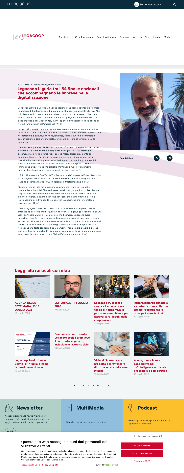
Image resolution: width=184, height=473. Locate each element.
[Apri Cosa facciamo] (92, 37)
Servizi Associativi (150, 4)
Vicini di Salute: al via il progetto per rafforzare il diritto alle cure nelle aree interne (111, 365)
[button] (174, 4)
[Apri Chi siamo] (71, 37)
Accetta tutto (142, 445)
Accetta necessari (142, 453)
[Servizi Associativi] (136, 4)
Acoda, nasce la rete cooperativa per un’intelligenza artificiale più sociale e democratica (150, 365)
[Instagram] (28, 4)
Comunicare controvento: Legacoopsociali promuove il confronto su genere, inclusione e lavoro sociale (72, 339)
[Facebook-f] (9, 4)
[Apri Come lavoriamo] (115, 37)
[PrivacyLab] (112, 464)
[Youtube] (22, 4)
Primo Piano (54, 84)
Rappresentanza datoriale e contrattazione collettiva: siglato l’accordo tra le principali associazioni (151, 308)
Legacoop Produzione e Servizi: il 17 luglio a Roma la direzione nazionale (31, 364)
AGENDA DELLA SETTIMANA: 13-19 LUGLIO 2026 (27, 306)
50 (109, 385)
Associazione (40, 84)
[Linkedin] (16, 4)
